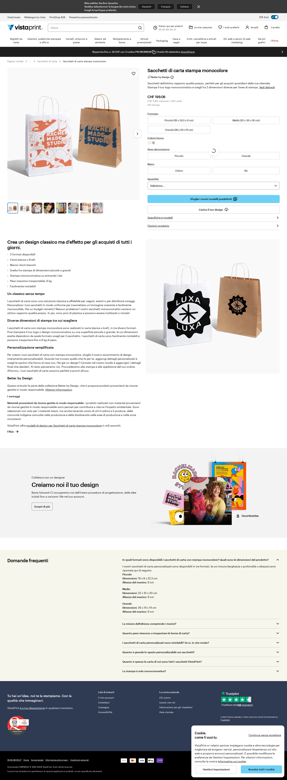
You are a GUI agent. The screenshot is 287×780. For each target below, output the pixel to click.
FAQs (10, 431)
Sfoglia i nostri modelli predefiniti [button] (211, 198)
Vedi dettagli (267, 87)
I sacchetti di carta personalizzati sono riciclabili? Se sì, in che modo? (165, 642)
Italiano (184, 6)
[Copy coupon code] (154, 52)
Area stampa (166, 712)
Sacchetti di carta (47, 61)
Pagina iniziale (15, 61)
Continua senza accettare (265, 735)
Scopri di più (42, 506)
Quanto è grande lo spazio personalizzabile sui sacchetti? (158, 652)
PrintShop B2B (57, 17)
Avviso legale (37, 760)
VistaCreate (13, 17)
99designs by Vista (35, 17)
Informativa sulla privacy (57, 760)
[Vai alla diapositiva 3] (37, 208)
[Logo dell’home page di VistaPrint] (25, 28)
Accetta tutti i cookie (261, 769)
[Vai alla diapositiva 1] (12, 208)
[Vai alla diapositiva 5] (61, 208)
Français (166, 6)
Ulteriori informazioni (58, 389)
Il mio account (106, 697)
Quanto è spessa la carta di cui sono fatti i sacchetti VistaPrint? (162, 661)
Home (26, 760)
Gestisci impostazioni (216, 769)
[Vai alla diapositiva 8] (97, 208)
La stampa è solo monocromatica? (144, 671)
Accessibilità (105, 712)
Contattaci (104, 702)
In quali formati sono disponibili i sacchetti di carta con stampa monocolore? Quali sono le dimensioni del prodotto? (195, 559)
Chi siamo (164, 697)
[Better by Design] (172, 77)
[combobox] (93, 28)
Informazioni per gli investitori (175, 707)
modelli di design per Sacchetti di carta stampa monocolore (64, 425)
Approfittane (188, 51)
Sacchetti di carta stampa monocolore (84, 61)
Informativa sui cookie (232, 761)
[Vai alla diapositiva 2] (24, 208)
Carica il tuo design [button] (211, 209)
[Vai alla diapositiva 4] (49, 208)
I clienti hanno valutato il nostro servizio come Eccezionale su (249, 718)
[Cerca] (140, 27)
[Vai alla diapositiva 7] (85, 208)
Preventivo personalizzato (83, 17)
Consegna (103, 707)
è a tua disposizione (32, 708)
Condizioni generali (79, 760)
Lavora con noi (167, 702)
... (30, 61)
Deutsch (146, 6)
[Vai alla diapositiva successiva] (282, 52)
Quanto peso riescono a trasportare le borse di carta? (156, 633)
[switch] (271, 17)
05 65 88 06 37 (14, 760)
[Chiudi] (199, 6)
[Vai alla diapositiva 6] (73, 208)
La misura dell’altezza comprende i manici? (149, 623)
